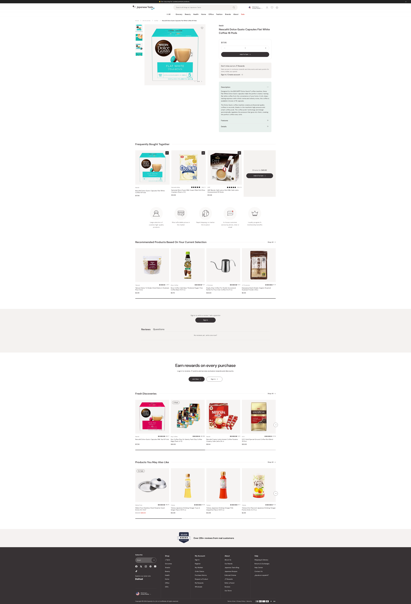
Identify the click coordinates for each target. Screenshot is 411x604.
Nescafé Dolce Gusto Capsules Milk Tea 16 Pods (152, 439)
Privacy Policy (241, 601)
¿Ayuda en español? (262, 575)
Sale (242, 14)
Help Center (259, 567)
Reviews (227, 587)
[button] (198, 187)
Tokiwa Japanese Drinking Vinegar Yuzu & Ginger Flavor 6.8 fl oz (185, 509)
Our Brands (228, 564)
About (235, 14)
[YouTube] (155, 566)
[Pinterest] (150, 566)
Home (203, 14)
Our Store (228, 591)
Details (223, 126)
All (169, 14)
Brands (228, 14)
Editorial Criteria (230, 575)
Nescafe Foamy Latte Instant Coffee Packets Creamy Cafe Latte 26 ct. (222, 440)
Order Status (199, 571)
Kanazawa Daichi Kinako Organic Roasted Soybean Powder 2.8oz (256, 289)
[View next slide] (202, 81)
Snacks (167, 567)
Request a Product (201, 579)
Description (225, 87)
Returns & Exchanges (262, 564)
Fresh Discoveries (145, 393)
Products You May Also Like (152, 462)
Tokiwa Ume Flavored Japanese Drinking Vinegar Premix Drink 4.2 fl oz (259, 509)
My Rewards (199, 583)
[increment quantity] (265, 48)
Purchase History (201, 575)
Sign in (205, 320)
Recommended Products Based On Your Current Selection (170, 242)
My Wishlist (199, 567)
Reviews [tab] (145, 329)
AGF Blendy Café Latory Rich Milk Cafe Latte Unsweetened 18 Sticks (223, 191)
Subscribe (153, 560)
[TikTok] (136, 571)
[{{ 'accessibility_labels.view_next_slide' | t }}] (276, 425)
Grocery (179, 14)
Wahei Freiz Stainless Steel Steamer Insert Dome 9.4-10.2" (150, 509)
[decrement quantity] (224, 48)
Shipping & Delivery (261, 560)
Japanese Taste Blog (232, 567)
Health (196, 14)
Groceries (168, 564)
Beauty (188, 14)
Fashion (219, 14)
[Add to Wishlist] (202, 28)
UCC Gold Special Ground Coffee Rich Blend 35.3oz (257, 440)
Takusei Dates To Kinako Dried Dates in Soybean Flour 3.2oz (152, 289)
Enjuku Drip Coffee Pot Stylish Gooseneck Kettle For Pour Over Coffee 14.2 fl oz (221, 289)
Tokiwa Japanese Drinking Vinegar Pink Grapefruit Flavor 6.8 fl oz (219, 509)
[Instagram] (146, 566)
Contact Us (259, 571)
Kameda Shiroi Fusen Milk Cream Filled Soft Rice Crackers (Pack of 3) (188, 191)
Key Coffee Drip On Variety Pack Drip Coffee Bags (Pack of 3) (186, 440)
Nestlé (221, 25)
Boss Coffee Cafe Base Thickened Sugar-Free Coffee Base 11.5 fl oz (187, 289)
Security (249, 601)
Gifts (166, 587)
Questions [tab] (158, 329)
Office (211, 14)
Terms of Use (231, 601)
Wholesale (198, 587)
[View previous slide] (195, 81)
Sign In (197, 560)
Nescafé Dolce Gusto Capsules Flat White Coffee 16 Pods (150, 192)
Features (224, 120)
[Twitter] (141, 566)
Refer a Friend (229, 583)
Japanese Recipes (231, 571)
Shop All (270, 242)
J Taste (167, 560)
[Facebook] (136, 566)
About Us (228, 560)
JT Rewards (229, 579)
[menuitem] (168, 14)
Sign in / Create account (230, 75)
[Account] (267, 7)
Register (198, 564)
